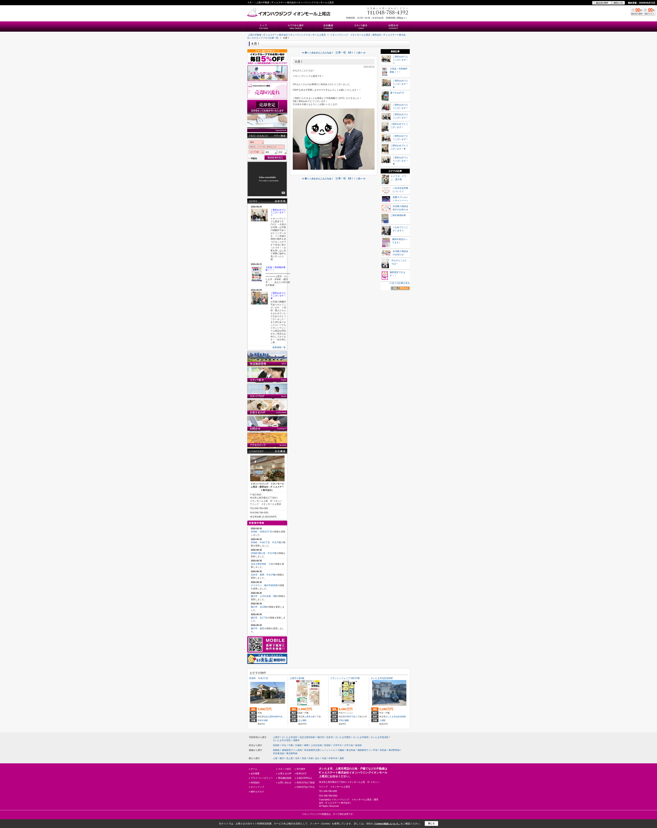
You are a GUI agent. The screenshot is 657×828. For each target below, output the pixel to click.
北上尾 (289, 758)
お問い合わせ (284, 782)
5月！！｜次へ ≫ (356, 52)
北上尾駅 (302, 720)
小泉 (313, 716)
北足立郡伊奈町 (271, 716)
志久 (317, 758)
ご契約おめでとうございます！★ (278, 295)
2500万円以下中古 (306, 787)
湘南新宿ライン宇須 (367, 750)
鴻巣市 (296, 740)
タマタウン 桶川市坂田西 (264, 585)
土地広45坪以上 (304, 778)
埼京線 (383, 750)
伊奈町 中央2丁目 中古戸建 (266, 542)
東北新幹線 (291, 753)
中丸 (284, 745)
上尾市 (307, 716)
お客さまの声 (284, 773)
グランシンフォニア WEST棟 (345, 678)
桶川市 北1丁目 (259, 617)
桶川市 (320, 737)
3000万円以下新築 (306, 782)
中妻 (290, 745)
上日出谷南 (316, 745)
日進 (324, 758)
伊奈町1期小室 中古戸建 (263, 553)
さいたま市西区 (343, 737)
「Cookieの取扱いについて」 (387, 824)
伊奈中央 (332, 758)
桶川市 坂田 (257, 628)
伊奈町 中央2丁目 (259, 678)
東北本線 (350, 750)
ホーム (254, 769)
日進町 (298, 745)
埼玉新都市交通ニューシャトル (319, 750)
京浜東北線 (278, 753)
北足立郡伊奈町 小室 (262, 564)
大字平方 (337, 745)
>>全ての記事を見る (399, 283)
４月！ (298, 61)
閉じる (431, 823)
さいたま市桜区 (361, 737)
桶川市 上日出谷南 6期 (263, 596)
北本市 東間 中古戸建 (263, 574)
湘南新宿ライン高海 (292, 750)
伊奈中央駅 (263, 720)
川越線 (340, 750)
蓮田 (342, 758)
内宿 (310, 758)
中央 (280, 716)
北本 (297, 758)
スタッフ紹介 (284, 769)
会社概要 (255, 773)
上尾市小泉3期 (297, 678)
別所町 (403, 716)
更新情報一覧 (279, 347)
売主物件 (301, 769)
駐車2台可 (302, 773)
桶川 (282, 758)
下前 (353, 716)
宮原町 (327, 745)
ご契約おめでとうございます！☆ (278, 212)
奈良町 (358, 745)
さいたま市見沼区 (380, 737)
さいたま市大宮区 (282, 740)
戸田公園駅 (344, 720)
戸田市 (348, 716)
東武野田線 (394, 750)
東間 (306, 745)
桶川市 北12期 (259, 607)
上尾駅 (382, 720)
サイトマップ (257, 787)
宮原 (304, 758)
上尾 (275, 758)
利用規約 (255, 782)
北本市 (329, 737)
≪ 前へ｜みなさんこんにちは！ (318, 52)
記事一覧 (341, 52)
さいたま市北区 (392, 716)
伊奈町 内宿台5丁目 (261, 531)
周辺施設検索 (284, 778)
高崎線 (276, 750)
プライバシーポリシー (262, 778)
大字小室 (348, 745)
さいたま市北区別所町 (383, 678)
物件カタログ (257, 791)
